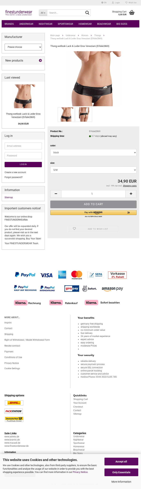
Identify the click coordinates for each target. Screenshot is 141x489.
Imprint (8, 322)
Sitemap (9, 197)
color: (53, 145)
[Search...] (87, 13)
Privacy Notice (80, 472)
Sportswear (65, 24)
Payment (8, 351)
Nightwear (45, 24)
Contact (8, 328)
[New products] (40, 61)
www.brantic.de (12, 439)
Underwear (26, 24)
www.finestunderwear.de (16, 446)
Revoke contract (12, 345)
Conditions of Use (13, 357)
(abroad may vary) (108, 136)
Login (23, 164)
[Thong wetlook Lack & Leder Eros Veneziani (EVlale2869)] (93, 78)
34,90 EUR (23, 123)
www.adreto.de (11, 436)
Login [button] (117, 2)
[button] (104, 2)
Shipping (8, 334)
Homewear (85, 24)
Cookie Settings (12, 368)
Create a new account (15, 172)
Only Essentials (121, 472)
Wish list (132, 2)
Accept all (121, 461)
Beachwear (104, 24)
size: (52, 163)
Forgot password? (14, 177)
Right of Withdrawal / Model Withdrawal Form (27, 340)
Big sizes (121, 24)
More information (121, 481)
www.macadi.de (12, 443)
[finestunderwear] (18, 12)
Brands (9, 24)
